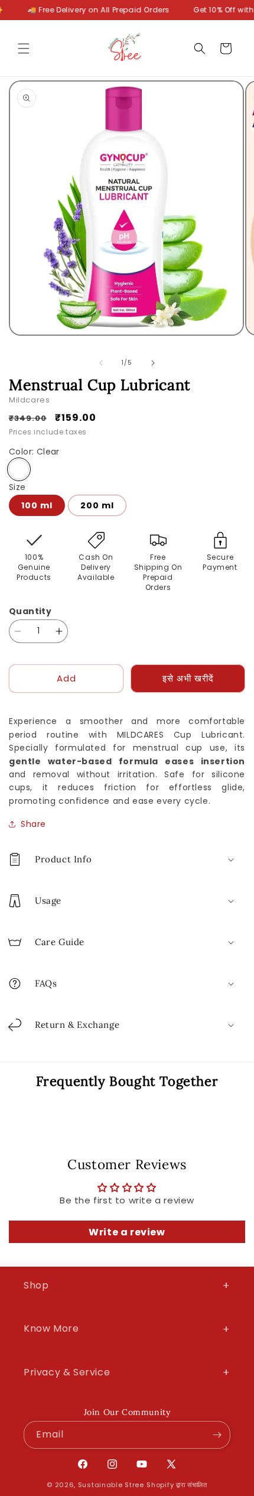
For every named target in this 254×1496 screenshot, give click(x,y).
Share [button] (33, 824)
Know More (127, 1329)
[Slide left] (101, 363)
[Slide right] (153, 363)
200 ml (97, 505)
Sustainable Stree (111, 1484)
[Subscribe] (217, 1435)
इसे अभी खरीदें (188, 678)
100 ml (37, 505)
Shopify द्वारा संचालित (176, 1484)
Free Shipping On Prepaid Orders (158, 572)
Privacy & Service (127, 1372)
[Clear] (19, 469)
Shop (127, 1285)
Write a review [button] (127, 1232)
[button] (24, 48)
